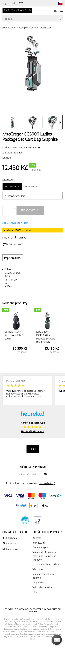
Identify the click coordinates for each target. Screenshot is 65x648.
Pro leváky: (31, 186)
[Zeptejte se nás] (21, 3)
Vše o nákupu (39, 569)
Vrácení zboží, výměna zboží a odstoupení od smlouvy (44, 555)
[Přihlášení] (55, 10)
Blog (35, 592)
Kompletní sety (27, 27)
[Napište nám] (13, 3)
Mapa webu (38, 582)
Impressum (38, 542)
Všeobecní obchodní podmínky (43, 575)
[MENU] (61, 10)
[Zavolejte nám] (4, 3)
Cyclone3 (52, 609)
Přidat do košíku (30, 210)
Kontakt (36, 538)
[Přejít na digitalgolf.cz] (60, 3)
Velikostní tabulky (42, 587)
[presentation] (60, 122)
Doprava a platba (41, 547)
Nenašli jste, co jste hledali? (15, 222)
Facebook (22, 237)
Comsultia (32, 611)
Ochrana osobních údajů (45, 564)
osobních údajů (47, 483)
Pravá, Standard (16, 196)
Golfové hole (8, 27)
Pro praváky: (12, 186)
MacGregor (45, 27)
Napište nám (13, 549)
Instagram (11, 543)
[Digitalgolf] (33, 449)
